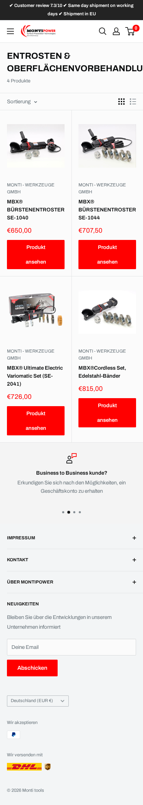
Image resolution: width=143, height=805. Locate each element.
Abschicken (32, 668)
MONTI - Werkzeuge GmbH (30, 188)
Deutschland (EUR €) (32, 700)
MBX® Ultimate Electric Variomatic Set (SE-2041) (35, 376)
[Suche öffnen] (103, 31)
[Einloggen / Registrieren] (116, 31)
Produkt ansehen (36, 254)
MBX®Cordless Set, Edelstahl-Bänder (102, 372)
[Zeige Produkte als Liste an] (133, 101)
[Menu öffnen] (10, 31)
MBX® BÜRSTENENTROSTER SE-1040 (36, 210)
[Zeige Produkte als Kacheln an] (121, 101)
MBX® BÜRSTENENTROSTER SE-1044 (107, 210)
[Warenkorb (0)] (130, 31)
